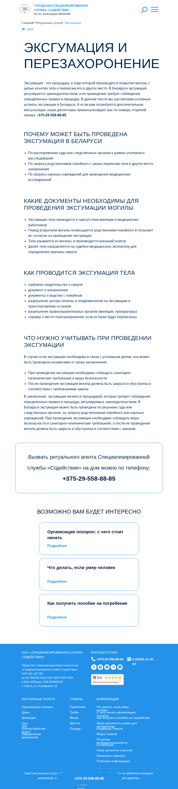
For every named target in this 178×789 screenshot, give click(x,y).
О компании (105, 745)
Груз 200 (25, 724)
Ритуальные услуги (48, 22)
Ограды (75, 728)
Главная (27, 22)
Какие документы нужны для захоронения (117, 724)
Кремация (29, 717)
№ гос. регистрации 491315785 (52, 14)
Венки (74, 717)
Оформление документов (31, 735)
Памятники (78, 707)
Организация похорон (37, 707)
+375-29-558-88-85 (110, 659)
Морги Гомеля (107, 734)
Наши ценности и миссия (115, 750)
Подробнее (57, 546)
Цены (26, 712)
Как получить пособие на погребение (123, 717)
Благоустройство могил (34, 730)
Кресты (75, 723)
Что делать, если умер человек (113, 708)
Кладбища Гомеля (110, 728)
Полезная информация (113, 761)
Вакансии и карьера (111, 755)
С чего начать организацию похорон (116, 714)
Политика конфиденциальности (112, 741)
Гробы (74, 712)
